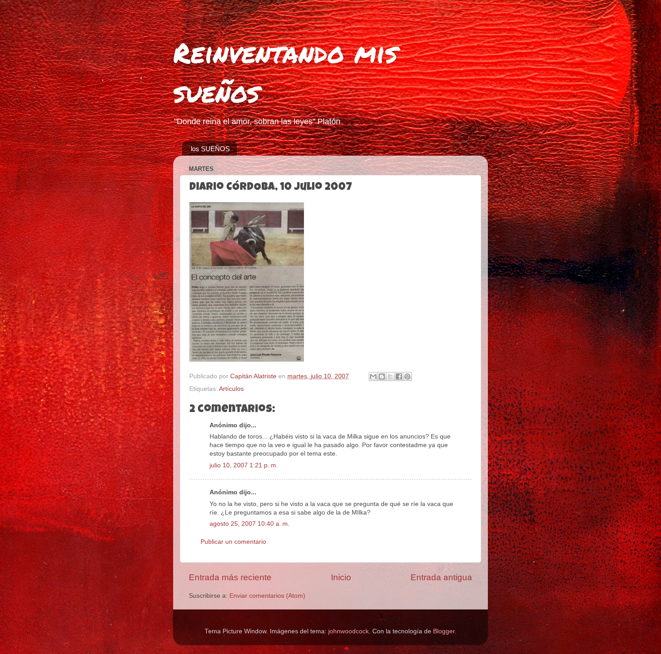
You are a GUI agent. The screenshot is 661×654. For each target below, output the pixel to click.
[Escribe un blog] (381, 376)
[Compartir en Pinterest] (407, 376)
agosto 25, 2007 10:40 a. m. (250, 523)
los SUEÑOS (210, 148)
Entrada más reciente (230, 577)
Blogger (444, 631)
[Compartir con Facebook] (398, 376)
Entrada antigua (441, 577)
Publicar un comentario (233, 541)
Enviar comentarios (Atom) (267, 595)
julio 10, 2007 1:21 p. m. (244, 465)
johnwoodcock (348, 631)
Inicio (341, 577)
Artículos (231, 388)
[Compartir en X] (390, 376)
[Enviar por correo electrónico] (373, 376)
